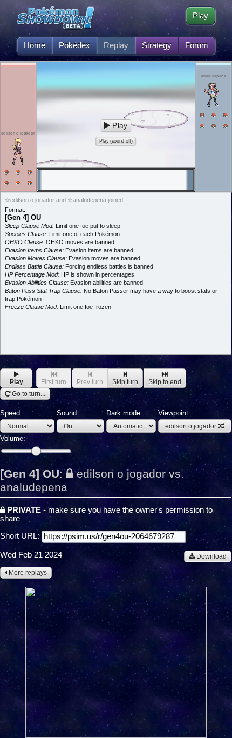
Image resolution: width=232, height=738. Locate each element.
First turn (53, 382)
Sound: (68, 413)
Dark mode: (124, 413)
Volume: (12, 438)
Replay (116, 45)
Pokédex (74, 45)
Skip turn (125, 382)
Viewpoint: (187, 419)
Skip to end (164, 382)
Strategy (157, 45)
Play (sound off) (116, 141)
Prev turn (90, 382)
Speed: (11, 413)
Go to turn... (27, 394)
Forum (196, 45)
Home (34, 45)
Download (211, 556)
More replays (27, 572)
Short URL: (21, 536)
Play (200, 15)
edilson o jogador (190, 426)
